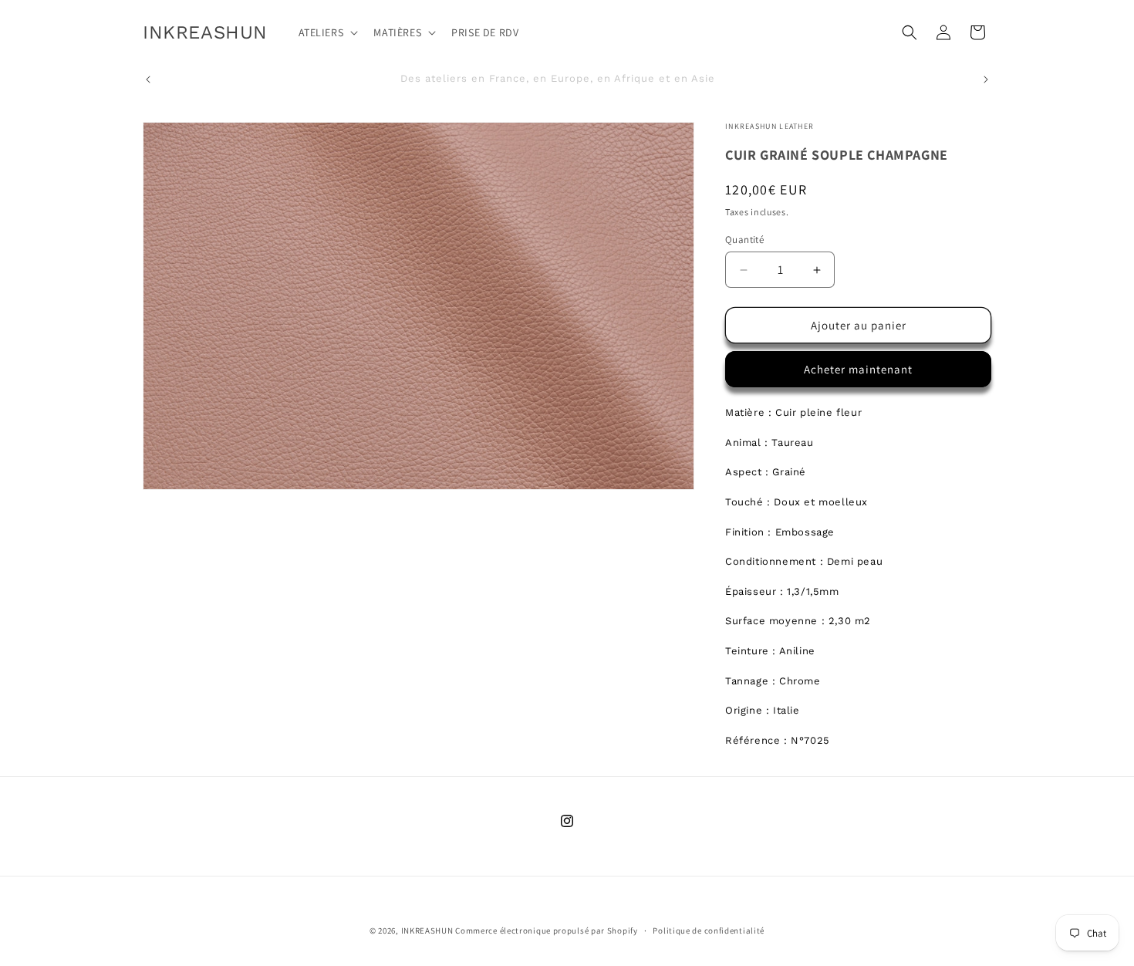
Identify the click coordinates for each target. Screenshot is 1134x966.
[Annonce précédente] (148, 79)
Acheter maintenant (858, 369)
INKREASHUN (427, 930)
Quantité (744, 239)
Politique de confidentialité (708, 930)
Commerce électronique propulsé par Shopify (546, 930)
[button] (327, 32)
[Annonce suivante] (986, 79)
